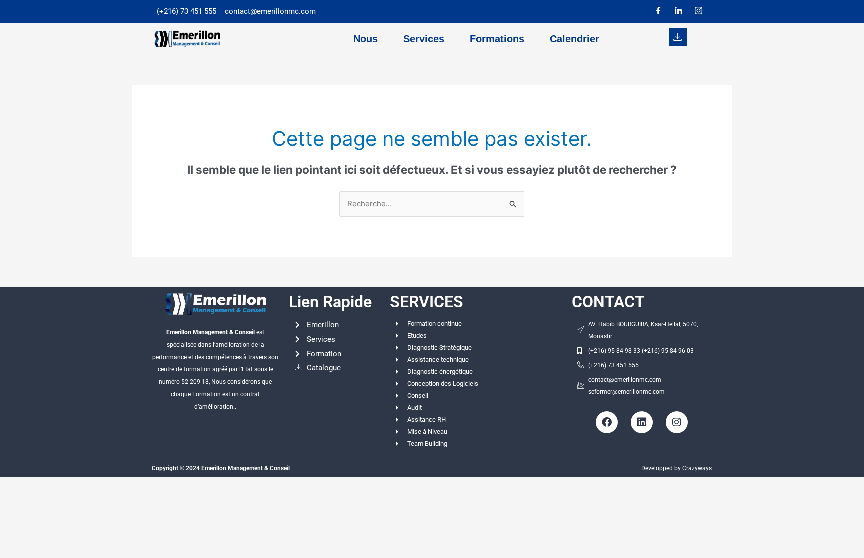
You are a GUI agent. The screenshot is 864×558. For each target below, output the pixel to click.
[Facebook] (658, 11)
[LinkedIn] (678, 11)
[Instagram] (698, 11)
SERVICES (427, 301)
